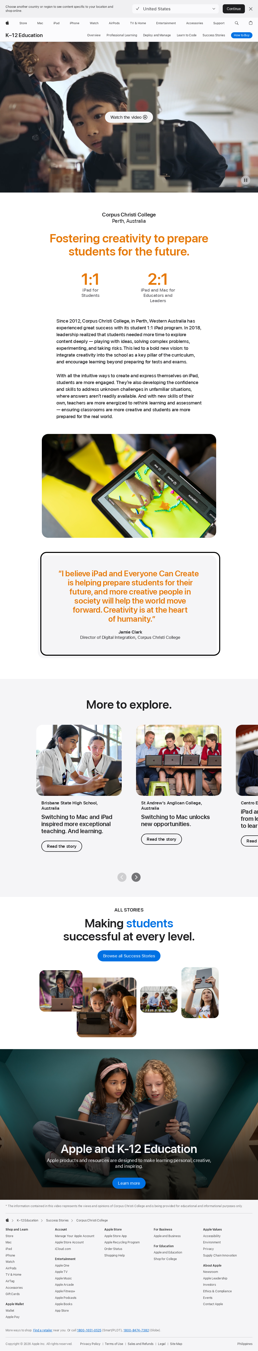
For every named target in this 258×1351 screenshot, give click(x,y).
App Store (62, 1310)
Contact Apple (213, 1304)
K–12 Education (24, 35)
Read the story (62, 846)
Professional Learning (122, 35)
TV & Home (13, 1274)
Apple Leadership (215, 1278)
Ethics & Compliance (217, 1291)
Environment (212, 1242)
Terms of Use (114, 1344)
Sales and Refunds (140, 1344)
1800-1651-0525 (89, 1330)
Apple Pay (13, 1317)
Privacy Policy (90, 1344)
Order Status (113, 1249)
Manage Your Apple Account (74, 1236)
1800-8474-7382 (136, 1330)
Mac (9, 1242)
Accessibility (211, 1236)
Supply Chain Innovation (220, 1255)
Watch (10, 1262)
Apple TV (61, 1272)
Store (9, 1236)
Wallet (10, 1310)
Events (207, 1298)
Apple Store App (115, 1236)
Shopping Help (114, 1255)
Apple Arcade (64, 1284)
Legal (162, 1344)
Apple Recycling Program (122, 1242)
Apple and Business (167, 1236)
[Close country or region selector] (250, 9)
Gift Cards (13, 1294)
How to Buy (242, 35)
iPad (9, 1249)
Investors (209, 1284)
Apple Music (63, 1278)
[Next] (136, 877)
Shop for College (165, 1259)
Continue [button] (234, 9)
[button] (175, 9)
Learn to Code (187, 35)
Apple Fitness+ (65, 1291)
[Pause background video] (245, 180)
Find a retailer (42, 1330)
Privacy (208, 1249)
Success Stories (214, 35)
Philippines (244, 1344)
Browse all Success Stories (129, 955)
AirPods (11, 1268)
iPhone (10, 1255)
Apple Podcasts (65, 1298)
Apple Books (63, 1304)
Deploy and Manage (157, 35)
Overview (94, 35)
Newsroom (210, 1272)
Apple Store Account (69, 1242)
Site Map (176, 1344)
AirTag (10, 1281)
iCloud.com (63, 1249)
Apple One (62, 1265)
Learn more (129, 1183)
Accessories (14, 1288)
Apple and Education (168, 1252)
